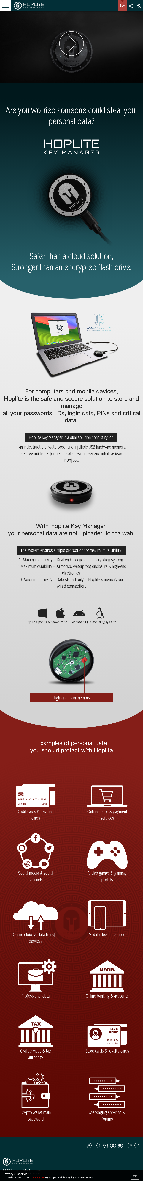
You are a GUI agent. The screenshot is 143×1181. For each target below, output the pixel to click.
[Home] (29, 10)
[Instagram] (106, 1145)
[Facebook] (97, 1145)
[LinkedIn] (113, 1145)
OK (135, 1176)
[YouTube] (120, 1145)
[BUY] (89, 1145)
